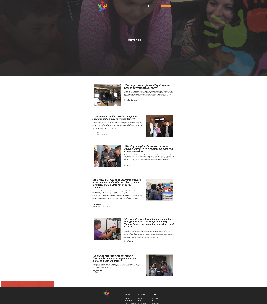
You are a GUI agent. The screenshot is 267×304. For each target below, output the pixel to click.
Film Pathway (143, 6)
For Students (141, 300)
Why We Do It (128, 300)
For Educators (141, 298)
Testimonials (153, 6)
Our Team (134, 6)
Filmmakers (154, 300)
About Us (115, 6)
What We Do (128, 298)
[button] (166, 6)
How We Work (124, 6)
